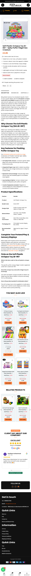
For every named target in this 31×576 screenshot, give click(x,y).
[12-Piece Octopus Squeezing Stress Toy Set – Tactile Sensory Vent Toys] (8, 304)
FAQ (3, 516)
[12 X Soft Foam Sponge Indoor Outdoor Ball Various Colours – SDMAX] (8, 401)
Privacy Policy (5, 533)
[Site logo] (15, 5)
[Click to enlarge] (5, 40)
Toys (3, 546)
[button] (8, 354)
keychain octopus (13, 250)
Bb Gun (3, 548)
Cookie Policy (5, 531)
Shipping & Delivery (6, 538)
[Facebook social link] (8, 86)
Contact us (4, 519)
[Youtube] (18, 487)
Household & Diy (6, 551)
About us (4, 514)
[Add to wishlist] (12, 300)
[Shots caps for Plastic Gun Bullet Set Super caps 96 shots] (23, 364)
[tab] (5, 93)
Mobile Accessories (6, 553)
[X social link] (10, 86)
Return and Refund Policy (8, 521)
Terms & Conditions (6, 536)
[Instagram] (15, 487)
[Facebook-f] (13, 487)
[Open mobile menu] (2, 5)
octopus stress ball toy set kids (16, 245)
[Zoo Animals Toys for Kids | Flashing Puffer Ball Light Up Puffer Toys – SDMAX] (23, 332)
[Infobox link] (16, 501)
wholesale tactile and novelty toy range (14, 154)
